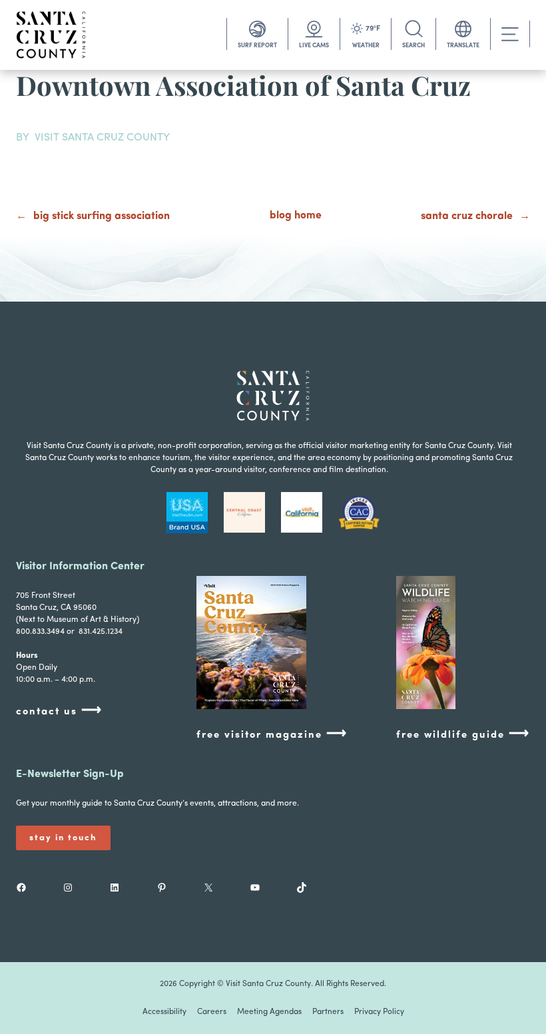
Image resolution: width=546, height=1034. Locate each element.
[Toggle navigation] (510, 34)
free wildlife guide (463, 734)
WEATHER (366, 46)
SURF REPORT (257, 46)
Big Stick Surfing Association (101, 216)
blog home (296, 215)
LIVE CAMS (314, 46)
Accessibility (164, 1012)
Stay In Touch (63, 838)
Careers (211, 1012)
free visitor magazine (272, 734)
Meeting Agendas (269, 1012)
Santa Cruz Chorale (467, 216)
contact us (59, 711)
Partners (328, 1012)
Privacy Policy (379, 1012)
